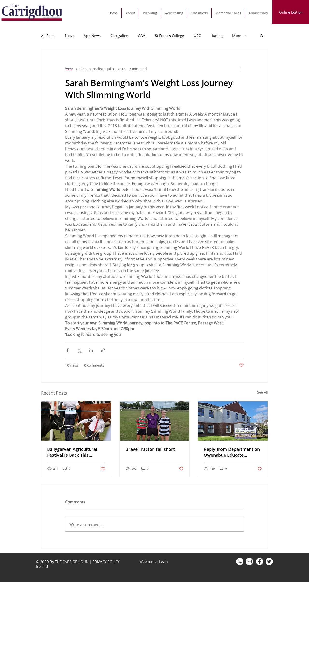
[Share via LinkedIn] (91, 350)
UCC (197, 35)
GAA (141, 35)
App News (92, 35)
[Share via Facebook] (67, 350)
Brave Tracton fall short (150, 449)
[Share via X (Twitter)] (79, 350)
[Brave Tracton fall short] (155, 421)
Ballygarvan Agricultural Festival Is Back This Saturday (72, 452)
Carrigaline (119, 35)
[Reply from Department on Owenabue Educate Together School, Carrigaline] (233, 421)
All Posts (48, 35)
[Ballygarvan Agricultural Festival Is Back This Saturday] (76, 421)
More (236, 35)
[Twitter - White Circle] (269, 561)
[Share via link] (103, 350)
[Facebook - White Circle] (259, 561)
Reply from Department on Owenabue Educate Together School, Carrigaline (232, 452)
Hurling (216, 35)
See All (262, 392)
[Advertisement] (145, 616)
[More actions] (241, 69)
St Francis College (169, 35)
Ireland (42, 566)
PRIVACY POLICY (105, 561)
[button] (262, 35)
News (69, 35)
